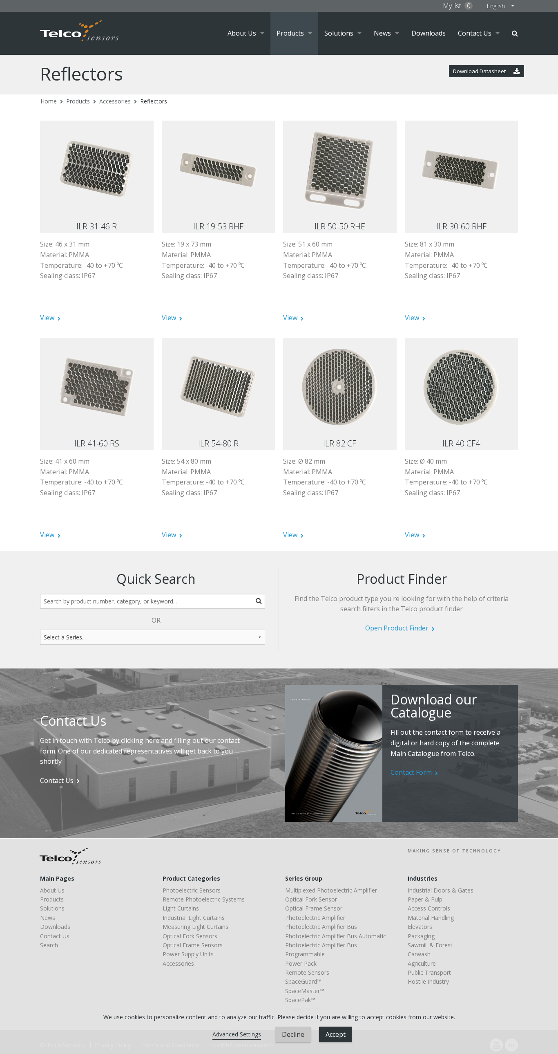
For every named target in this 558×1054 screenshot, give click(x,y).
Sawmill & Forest (430, 945)
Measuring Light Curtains (195, 927)
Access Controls (429, 908)
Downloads (428, 33)
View (47, 317)
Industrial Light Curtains (194, 918)
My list (457, 5)
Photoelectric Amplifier (315, 918)
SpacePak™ (300, 1000)
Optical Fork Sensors (190, 936)
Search (515, 33)
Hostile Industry (428, 981)
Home (48, 101)
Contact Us (474, 33)
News (382, 33)
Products (290, 33)
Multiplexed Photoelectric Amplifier (331, 890)
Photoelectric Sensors (192, 890)
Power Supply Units (188, 954)
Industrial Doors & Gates (440, 890)
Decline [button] (293, 1034)
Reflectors (153, 101)
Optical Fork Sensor (311, 899)
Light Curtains (181, 908)
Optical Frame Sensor (313, 908)
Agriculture (422, 963)
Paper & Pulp (425, 899)
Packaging (421, 936)
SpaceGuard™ (303, 981)
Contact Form (411, 772)
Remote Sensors (307, 972)
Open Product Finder (397, 627)
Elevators (420, 927)
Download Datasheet (480, 71)
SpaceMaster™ (304, 991)
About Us (242, 33)
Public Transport (429, 972)
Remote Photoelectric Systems (204, 899)
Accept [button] (336, 1034)
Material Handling (431, 918)
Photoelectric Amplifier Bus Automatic (335, 936)
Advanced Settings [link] (236, 1034)
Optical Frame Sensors (193, 945)
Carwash (419, 954)
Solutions (338, 33)
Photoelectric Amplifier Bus (321, 927)
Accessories (115, 101)
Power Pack (301, 963)
